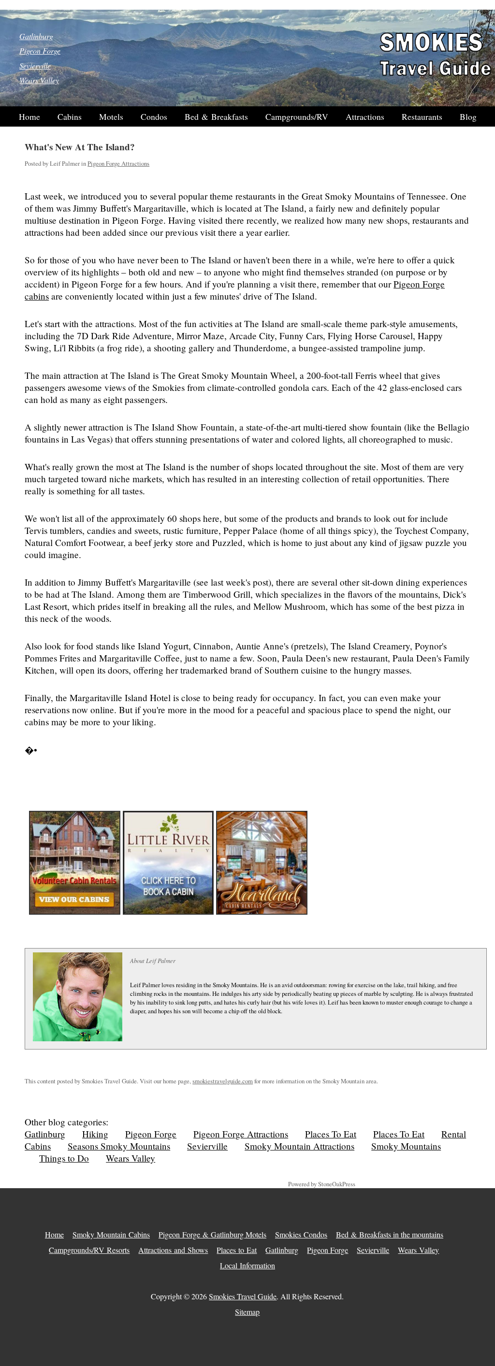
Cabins (70, 116)
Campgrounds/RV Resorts (89, 1250)
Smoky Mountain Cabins (111, 1234)
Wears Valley (39, 80)
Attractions (365, 116)
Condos (154, 116)
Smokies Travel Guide (243, 1296)
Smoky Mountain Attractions (299, 1146)
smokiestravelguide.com (222, 1081)
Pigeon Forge (39, 50)
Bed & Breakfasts (216, 116)
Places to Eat (237, 1250)
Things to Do (64, 1158)
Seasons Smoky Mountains (119, 1146)
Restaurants (422, 116)
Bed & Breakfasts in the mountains (389, 1234)
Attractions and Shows (173, 1250)
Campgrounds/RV (296, 116)
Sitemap (247, 1312)
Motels (111, 116)
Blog (468, 116)
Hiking (95, 1134)
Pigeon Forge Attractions (118, 163)
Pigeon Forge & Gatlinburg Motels (212, 1234)
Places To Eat (330, 1134)
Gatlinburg (36, 36)
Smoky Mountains (406, 1146)
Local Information (247, 1265)
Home (29, 116)
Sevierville (35, 65)
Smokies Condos (301, 1234)
